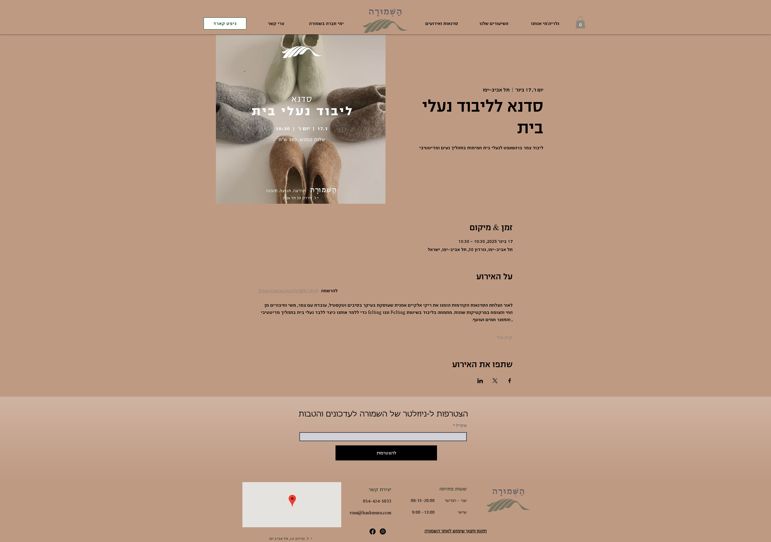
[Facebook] (373, 531)
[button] (580, 22)
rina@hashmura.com (370, 512)
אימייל (461, 425)
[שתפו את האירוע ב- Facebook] (510, 380)
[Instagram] (383, 531)
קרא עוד (504, 337)
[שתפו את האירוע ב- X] (495, 380)
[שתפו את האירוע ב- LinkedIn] (480, 380)
